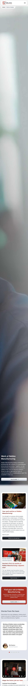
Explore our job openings (14, 538)
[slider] (6, 676)
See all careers (14, 479)
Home (3, 7)
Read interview (13, 578)
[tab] (9, 652)
